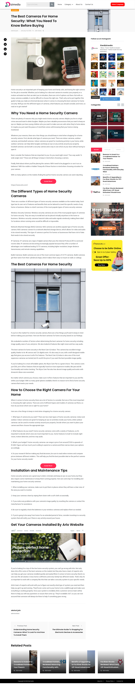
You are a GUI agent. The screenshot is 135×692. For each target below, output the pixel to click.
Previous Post (22, 626)
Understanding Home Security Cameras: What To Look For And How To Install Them (29, 632)
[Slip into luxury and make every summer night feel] (111, 91)
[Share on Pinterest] (5, 53)
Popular (107, 149)
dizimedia (107, 161)
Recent (96, 149)
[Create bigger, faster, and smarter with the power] (120, 83)
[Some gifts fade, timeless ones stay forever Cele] (103, 65)
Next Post (75, 626)
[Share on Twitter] (5, 44)
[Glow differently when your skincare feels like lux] (94, 65)
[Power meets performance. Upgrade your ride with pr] (111, 57)
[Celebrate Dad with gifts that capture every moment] (103, 83)
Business (15, 10)
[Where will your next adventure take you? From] (120, 57)
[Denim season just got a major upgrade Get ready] (94, 83)
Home (60, 4)
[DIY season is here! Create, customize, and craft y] (94, 57)
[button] (100, 681)
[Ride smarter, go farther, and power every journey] (120, 65)
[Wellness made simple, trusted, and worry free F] (120, 74)
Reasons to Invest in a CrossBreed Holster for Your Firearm (111, 156)
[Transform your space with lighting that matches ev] (103, 57)
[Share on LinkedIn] (5, 49)
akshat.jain (16, 610)
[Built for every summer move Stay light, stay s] (111, 83)
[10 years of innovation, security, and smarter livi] (120, 91)
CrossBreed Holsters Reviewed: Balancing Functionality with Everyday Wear (113, 168)
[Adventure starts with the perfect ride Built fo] (94, 74)
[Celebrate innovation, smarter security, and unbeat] (103, 91)
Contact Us (89, 4)
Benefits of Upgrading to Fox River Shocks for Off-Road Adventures (112, 179)
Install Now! (48, 181)
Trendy (118, 149)
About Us (79, 4)
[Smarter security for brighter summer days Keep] (94, 91)
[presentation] (118, 104)
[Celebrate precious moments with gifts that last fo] (111, 74)
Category (68, 4)
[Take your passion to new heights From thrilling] (111, 65)
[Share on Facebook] (5, 39)
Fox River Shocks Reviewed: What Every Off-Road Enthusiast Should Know (113, 190)
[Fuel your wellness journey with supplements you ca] (103, 74)
